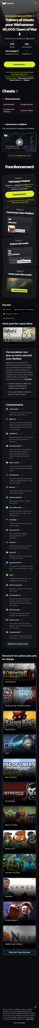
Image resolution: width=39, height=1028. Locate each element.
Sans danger (11, 51)
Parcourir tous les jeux (19, 952)
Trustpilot (28, 379)
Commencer (19, 64)
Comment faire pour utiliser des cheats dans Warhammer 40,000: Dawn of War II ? (19, 386)
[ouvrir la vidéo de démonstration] (19, 142)
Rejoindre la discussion (18, 644)
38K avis (12, 47)
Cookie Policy (30, 1019)
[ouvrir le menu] (35, 3)
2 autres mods (11, 78)
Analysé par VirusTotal (12, 54)
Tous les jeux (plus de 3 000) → (19, 16)
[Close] (35, 1007)
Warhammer (21, 156)
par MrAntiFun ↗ (27, 54)
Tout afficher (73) (8, 318)
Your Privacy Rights (19, 1023)
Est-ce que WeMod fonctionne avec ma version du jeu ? (19, 393)
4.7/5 (12, 44)
